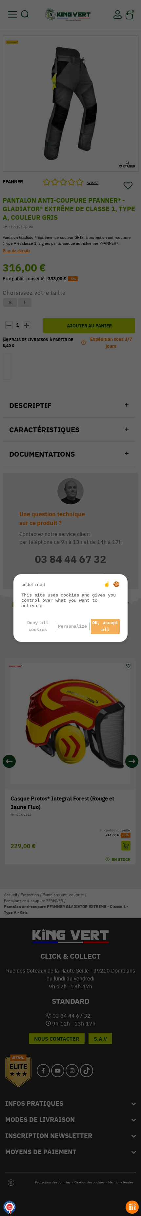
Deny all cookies (37, 626)
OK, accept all (105, 626)
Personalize (72, 626)
